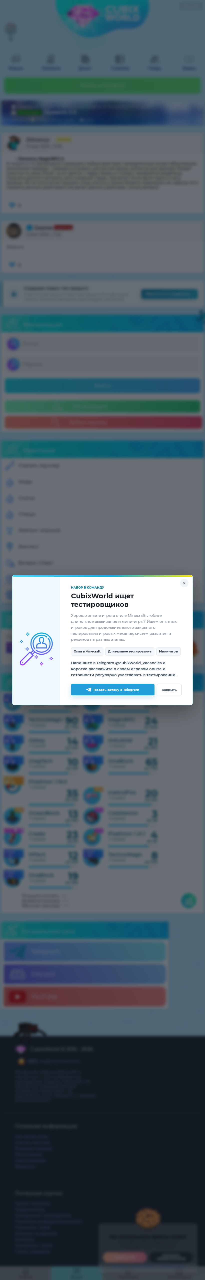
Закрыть (169, 690)
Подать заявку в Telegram (116, 690)
